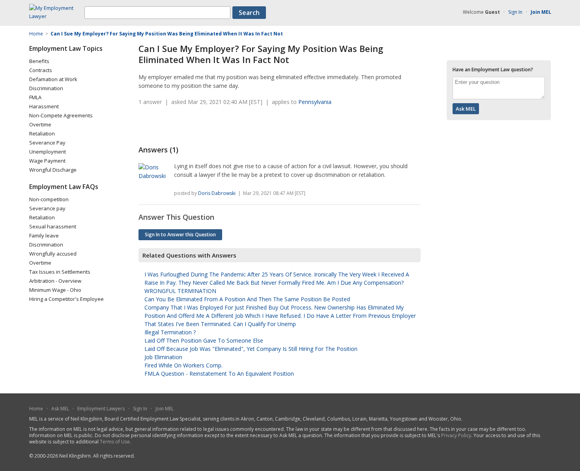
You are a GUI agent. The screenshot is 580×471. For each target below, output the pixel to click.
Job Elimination (163, 357)
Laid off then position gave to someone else (203, 340)
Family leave (44, 235)
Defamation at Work (53, 79)
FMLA (35, 97)
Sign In (515, 12)
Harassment (44, 106)
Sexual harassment (52, 226)
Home (36, 408)
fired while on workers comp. (183, 365)
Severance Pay (47, 142)
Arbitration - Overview (55, 280)
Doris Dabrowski (217, 193)
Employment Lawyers (101, 408)
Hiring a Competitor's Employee (66, 298)
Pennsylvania (314, 102)
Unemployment (47, 151)
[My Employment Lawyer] (56, 16)
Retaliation (42, 133)
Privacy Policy (456, 435)
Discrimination (46, 88)
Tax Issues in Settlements (59, 271)
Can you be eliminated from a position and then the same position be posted (247, 299)
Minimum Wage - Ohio (55, 289)
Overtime (40, 124)
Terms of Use (115, 441)
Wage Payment (47, 160)
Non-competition (49, 199)
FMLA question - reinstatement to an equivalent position (219, 373)
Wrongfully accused (53, 253)
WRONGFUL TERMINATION (180, 291)
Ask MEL (60, 408)
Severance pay (47, 208)
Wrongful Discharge (53, 169)
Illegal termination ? (170, 332)
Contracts (40, 70)
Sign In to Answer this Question (180, 234)
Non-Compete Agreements (61, 115)
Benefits (39, 61)
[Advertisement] (230, 125)
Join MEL (164, 408)
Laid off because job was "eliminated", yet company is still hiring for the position (250, 348)
